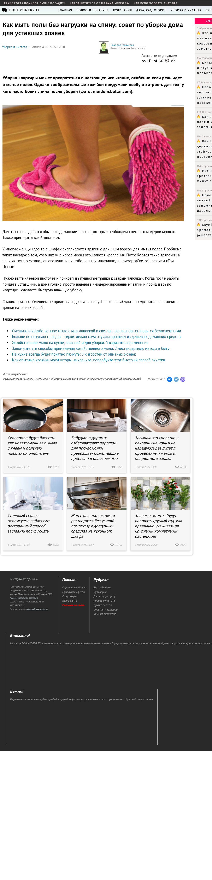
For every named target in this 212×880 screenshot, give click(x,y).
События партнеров (106, 609)
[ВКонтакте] (143, 60)
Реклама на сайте (73, 605)
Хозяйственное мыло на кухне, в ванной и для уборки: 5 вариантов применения (80, 342)
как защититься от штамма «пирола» (100, 3)
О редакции (69, 596)
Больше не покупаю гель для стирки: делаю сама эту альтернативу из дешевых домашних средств (96, 336)
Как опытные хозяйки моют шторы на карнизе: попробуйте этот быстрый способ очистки (88, 359)
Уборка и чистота (186, 10)
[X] (161, 60)
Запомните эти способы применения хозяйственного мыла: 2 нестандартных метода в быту (90, 348)
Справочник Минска (74, 587)
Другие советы (103, 605)
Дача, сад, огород (151, 10)
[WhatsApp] (172, 60)
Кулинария (122, 10)
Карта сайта (69, 600)
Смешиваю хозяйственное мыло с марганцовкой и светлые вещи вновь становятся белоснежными (96, 330)
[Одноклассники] (149, 60)
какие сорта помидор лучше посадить (35, 3)
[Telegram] (155, 60)
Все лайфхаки (102, 587)
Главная (65, 10)
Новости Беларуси (92, 10)
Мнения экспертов (105, 614)
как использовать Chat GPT (156, 3)
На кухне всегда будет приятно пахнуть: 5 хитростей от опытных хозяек (74, 354)
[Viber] (167, 60)
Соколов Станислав (122, 45)
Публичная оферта (73, 592)
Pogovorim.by (22, 579)
